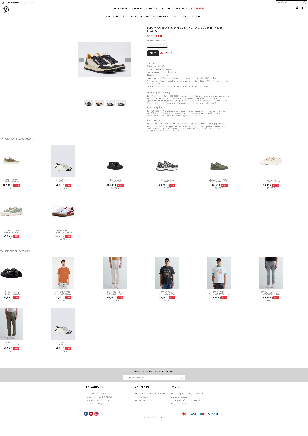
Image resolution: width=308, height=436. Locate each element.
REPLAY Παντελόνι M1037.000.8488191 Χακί (11, 344)
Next (128, 60)
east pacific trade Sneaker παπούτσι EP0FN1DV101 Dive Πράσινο (11, 231)
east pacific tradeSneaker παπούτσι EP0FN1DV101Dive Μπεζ (271, 181)
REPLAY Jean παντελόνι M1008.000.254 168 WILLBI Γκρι (271, 293)
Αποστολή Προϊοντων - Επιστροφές (150, 394)
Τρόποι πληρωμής (142, 397)
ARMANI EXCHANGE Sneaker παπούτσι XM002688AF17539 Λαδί (11, 181)
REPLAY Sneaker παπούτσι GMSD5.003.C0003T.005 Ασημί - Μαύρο (167, 181)
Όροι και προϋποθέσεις (145, 400)
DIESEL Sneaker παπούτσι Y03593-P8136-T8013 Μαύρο (115, 181)
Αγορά (153, 53)
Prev (81, 60)
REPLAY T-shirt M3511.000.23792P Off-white (219, 293)
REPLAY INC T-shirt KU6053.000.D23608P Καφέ (63, 293)
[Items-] (298, 8)
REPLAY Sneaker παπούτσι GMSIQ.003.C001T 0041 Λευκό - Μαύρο (63, 181)
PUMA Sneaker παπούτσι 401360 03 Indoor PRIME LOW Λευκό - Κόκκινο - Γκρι (63, 231)
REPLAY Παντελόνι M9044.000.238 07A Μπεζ (115, 293)
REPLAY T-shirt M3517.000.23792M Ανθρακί (167, 293)
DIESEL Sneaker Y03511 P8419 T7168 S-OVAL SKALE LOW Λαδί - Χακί (219, 181)
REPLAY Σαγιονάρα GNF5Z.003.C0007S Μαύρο (11, 293)
